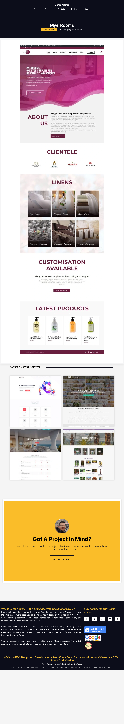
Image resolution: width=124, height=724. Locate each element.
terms (66, 644)
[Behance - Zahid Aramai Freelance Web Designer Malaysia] (110, 619)
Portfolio (61, 9)
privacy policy (53, 644)
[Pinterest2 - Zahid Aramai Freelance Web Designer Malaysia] (117, 619)
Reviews (74, 9)
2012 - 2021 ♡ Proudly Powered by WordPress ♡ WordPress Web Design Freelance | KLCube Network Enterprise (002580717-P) (62, 667)
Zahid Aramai (62, 5)
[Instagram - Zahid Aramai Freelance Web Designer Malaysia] (94, 619)
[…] (27, 635)
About (36, 9)
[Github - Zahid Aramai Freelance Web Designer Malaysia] (102, 619)
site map (30, 644)
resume (13, 641)
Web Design (63, 615)
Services (48, 9)
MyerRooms (62, 25)
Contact (87, 9)
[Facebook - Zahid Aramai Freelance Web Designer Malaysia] (86, 619)
